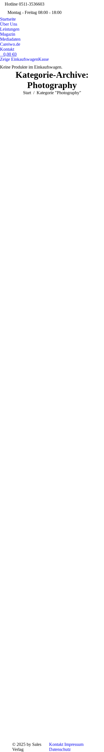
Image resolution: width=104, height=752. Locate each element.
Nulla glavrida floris (45, 303)
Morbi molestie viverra (48, 420)
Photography (27, 116)
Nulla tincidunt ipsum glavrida (47, 547)
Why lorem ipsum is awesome (45, 176)
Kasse (43, 59)
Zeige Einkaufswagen (19, 59)
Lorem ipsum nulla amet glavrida (50, 673)
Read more (31, 223)
